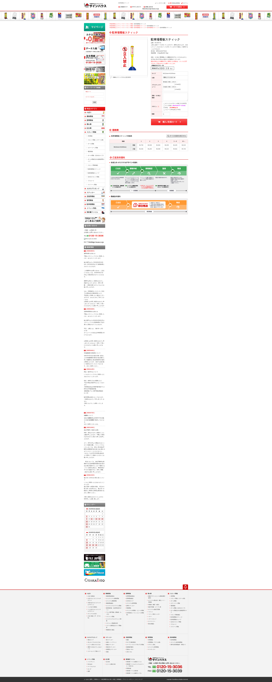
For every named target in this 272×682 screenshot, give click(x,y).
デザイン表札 (151, 644)
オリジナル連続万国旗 (154, 609)
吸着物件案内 (129, 647)
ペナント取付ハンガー (154, 614)
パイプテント (91, 661)
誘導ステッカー (130, 605)
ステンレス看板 (110, 616)
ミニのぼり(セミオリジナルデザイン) (94, 610)
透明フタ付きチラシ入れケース (95, 648)
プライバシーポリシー (128, 679)
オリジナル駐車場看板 (176, 642)
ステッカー (91, 192)
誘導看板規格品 (130, 596)
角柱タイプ (91, 639)
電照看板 (90, 151)
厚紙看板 (128, 608)
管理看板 (90, 200)
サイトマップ (138, 679)
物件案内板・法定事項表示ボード (113, 609)
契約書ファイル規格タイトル (134, 661)
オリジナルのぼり (92, 613)
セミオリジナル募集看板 (112, 598)
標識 (127, 639)
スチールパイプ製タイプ (94, 651)
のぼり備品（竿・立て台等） (94, 617)
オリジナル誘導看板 (131, 603)
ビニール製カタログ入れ (94, 644)
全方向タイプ (129, 601)
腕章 (89, 671)
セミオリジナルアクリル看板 (113, 605)
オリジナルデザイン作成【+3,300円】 (176, 103)
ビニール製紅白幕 (110, 664)
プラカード (91, 181)
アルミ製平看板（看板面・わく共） (113, 613)
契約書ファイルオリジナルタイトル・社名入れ (135, 665)
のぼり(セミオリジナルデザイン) (94, 599)
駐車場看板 (91, 204)
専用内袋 (128, 668)
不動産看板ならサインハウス (117, 23)
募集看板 (90, 116)
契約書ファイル (92, 212)
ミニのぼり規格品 (92, 607)
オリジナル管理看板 (153, 647)
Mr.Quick (90, 664)
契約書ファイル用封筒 (132, 670)
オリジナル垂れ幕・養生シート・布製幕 (157, 601)
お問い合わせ (146, 7)
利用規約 (119, 679)
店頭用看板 (91, 196)
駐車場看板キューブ (93, 173)
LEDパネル (129, 651)
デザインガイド (133, 7)
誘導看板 (90, 120)
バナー (150, 616)
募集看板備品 (109, 603)
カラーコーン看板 (93, 147)
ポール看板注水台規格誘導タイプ (96, 160)
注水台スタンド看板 (93, 177)
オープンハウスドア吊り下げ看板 (135, 644)
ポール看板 (91, 144)
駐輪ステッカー (110, 644)
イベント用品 (91, 208)
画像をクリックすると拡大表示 (122, 77)
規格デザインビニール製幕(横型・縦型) (157, 597)
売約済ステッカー (110, 647)
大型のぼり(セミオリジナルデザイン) (94, 603)
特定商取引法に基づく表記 (108, 679)
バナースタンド (152, 619)
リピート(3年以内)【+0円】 (173, 109)
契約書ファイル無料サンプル (134, 673)
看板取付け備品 (110, 629)
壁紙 (107, 651)
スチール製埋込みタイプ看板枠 (113, 626)
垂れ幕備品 (151, 623)
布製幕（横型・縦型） (154, 604)
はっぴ (89, 669)
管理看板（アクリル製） (154, 642)
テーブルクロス (92, 666)
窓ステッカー (109, 639)
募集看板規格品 (110, 596)
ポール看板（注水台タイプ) (95, 155)
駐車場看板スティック (140, 25)
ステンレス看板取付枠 (112, 623)
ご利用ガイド (122, 7)
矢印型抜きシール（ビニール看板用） (135, 613)
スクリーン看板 (92, 184)
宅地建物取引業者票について (92, 353)
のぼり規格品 (91, 596)
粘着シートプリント (111, 642)
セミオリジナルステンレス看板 (113, 619)
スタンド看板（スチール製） (96, 140)
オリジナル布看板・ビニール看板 (135, 610)
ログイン (185, 3)
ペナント (150, 611)
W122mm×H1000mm (169, 73)
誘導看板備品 (129, 598)
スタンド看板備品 (93, 165)
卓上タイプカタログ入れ (94, 642)
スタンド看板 (129, 23)
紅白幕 (89, 128)
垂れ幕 (89, 124)
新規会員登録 (176, 3)
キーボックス (151, 649)
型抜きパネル (129, 649)
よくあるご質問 (88, 679)
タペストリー (151, 621)
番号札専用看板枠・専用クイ (178, 644)
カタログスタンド (93, 188)
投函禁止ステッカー (111, 649)
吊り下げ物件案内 (131, 642)
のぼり (89, 112)
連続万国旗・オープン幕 (154, 607)
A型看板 (90, 136)
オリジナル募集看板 (111, 601)
